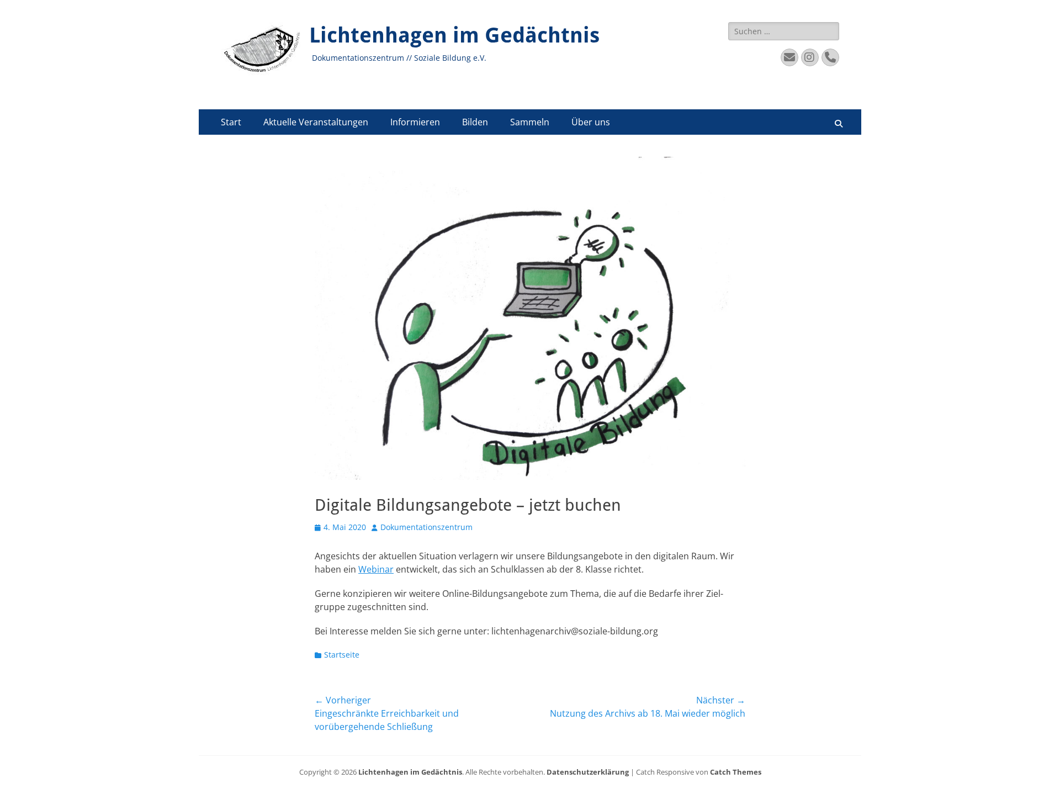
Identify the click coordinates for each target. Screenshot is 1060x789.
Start (231, 122)
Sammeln (529, 122)
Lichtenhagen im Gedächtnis (454, 35)
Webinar (376, 569)
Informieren (415, 122)
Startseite (341, 654)
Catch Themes (735, 772)
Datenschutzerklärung (588, 772)
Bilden (475, 122)
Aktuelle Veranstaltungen (315, 122)
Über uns (590, 122)
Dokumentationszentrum (426, 527)
